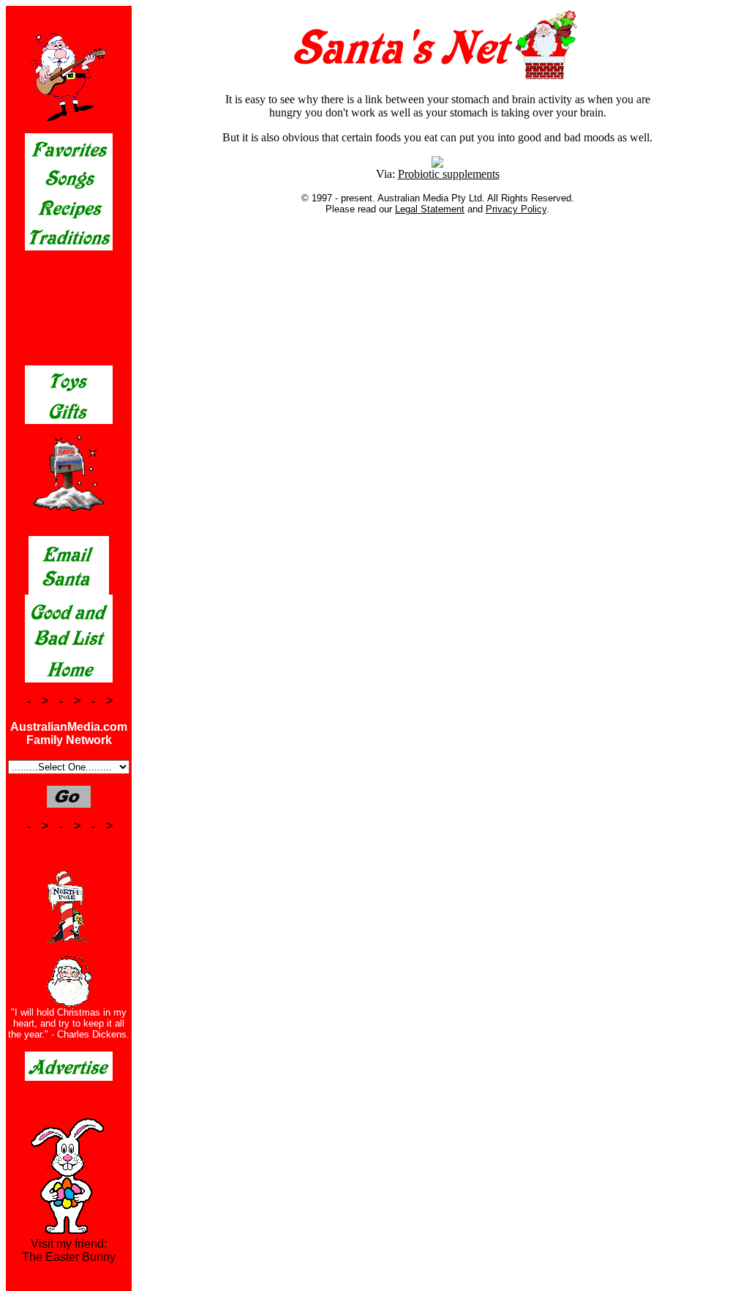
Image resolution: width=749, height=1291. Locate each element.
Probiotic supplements (449, 174)
